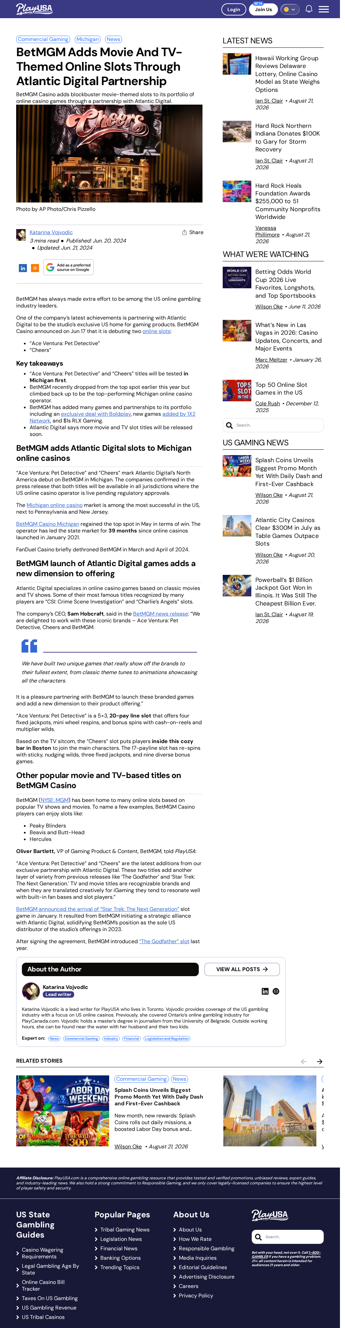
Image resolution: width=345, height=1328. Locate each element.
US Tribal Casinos (43, 1317)
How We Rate (195, 1239)
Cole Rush (267, 403)
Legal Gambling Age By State (50, 1269)
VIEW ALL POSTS (238, 969)
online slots (156, 331)
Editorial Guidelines (203, 1267)
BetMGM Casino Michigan (47, 523)
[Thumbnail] (62, 1110)
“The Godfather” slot (164, 941)
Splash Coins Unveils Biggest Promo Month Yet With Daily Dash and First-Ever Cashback (288, 472)
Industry (111, 1038)
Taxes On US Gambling (50, 1298)
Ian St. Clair (269, 100)
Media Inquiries (198, 1258)
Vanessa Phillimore (267, 231)
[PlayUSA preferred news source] (68, 267)
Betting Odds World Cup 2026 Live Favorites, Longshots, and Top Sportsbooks (285, 283)
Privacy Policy (196, 1295)
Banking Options (120, 1258)
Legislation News (121, 1239)
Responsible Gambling (206, 1248)
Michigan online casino (55, 505)
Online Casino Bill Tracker (43, 1285)
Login (233, 9)
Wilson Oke (269, 306)
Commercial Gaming (43, 39)
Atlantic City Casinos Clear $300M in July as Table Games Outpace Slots (287, 532)
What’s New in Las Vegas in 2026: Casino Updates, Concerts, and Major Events (288, 337)
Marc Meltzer (271, 359)
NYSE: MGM (54, 800)
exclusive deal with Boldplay (96, 413)
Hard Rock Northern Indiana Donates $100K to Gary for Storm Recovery (287, 137)
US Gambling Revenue (49, 1307)
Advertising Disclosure (206, 1277)
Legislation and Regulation (167, 1038)
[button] (324, 9)
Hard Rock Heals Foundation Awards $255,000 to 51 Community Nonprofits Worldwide (287, 201)
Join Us (263, 9)
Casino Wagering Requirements (42, 1253)
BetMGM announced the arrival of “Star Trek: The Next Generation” (97, 909)
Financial (131, 1038)
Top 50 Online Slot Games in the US (281, 389)
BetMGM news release (160, 613)
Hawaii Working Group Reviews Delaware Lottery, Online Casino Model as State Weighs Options (287, 74)
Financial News (118, 1248)
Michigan (87, 39)
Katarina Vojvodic (51, 232)
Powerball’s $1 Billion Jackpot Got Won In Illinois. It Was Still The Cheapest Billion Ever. (286, 591)
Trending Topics (119, 1267)
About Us (190, 1229)
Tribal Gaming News (125, 1229)
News (113, 39)
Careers (188, 1286)
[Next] (320, 1062)
